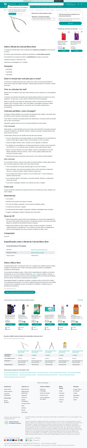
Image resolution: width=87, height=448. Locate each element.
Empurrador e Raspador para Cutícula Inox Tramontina (14, 376)
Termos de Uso (44, 395)
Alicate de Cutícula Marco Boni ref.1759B (78, 351)
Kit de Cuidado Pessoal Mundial (74, 372)
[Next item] (81, 318)
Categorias (24, 395)
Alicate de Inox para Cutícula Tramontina (67, 374)
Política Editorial (8, 391)
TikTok (61, 402)
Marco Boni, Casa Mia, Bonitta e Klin (39, 249)
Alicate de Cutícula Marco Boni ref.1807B (51, 351)
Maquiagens (76, 395)
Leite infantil (44, 6)
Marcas (23, 410)
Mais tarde (20, 13)
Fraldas (75, 393)
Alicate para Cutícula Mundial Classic (11, 372)
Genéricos (60, 6)
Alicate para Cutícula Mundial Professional (28, 372)
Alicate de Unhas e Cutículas (61, 9)
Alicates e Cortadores (50, 9)
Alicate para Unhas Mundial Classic (11, 374)
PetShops (75, 397)
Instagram (61, 395)
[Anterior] (59, 40)
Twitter (61, 391)
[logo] (5, 4)
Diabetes (31, 6)
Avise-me (70, 23)
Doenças (23, 408)
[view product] (64, 36)
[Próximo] (81, 40)
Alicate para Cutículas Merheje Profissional (27, 374)
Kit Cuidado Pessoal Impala (43, 372)
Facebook (61, 393)
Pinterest (61, 399)
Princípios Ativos (25, 403)
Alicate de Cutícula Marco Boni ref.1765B (42, 18)
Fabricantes (24, 412)
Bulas (22, 405)
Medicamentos (25, 389)
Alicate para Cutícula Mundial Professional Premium (47, 374)
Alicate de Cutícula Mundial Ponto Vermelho (58, 372)
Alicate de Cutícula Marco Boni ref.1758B (64, 351)
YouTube (61, 397)
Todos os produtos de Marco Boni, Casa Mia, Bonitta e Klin (20, 292)
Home (6, 9)
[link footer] (28, 440)
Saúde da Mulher (52, 6)
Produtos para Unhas (39, 9)
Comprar (64, 50)
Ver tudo (81, 28)
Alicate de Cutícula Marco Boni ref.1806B (37, 351)
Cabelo (75, 399)
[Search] (62, 4)
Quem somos (7, 389)
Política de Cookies (45, 393)
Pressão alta (37, 6)
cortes (34, 274)
